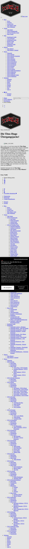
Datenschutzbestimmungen (21, 259)
